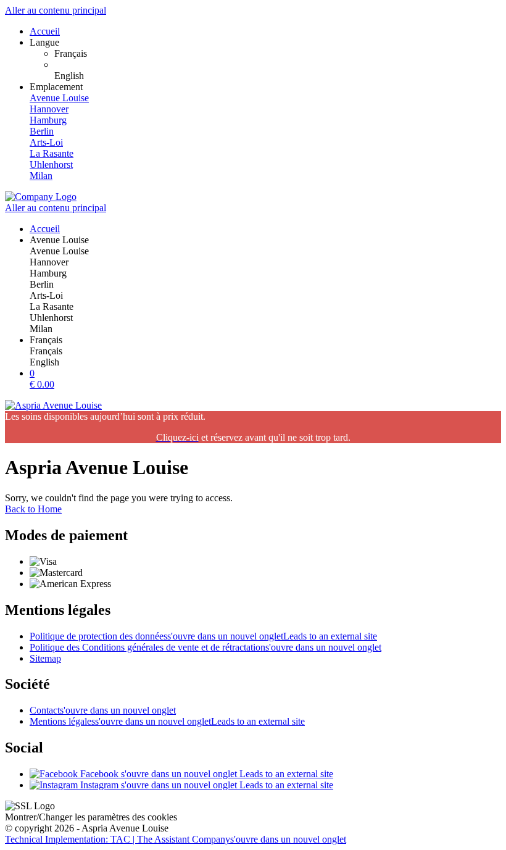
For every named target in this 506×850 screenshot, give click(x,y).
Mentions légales (167, 721)
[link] (277, 53)
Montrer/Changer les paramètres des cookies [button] (91, 817)
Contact (103, 710)
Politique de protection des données (203, 636)
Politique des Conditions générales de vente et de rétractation (205, 647)
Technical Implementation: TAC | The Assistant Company (175, 839)
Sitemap (45, 658)
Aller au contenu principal (55, 10)
